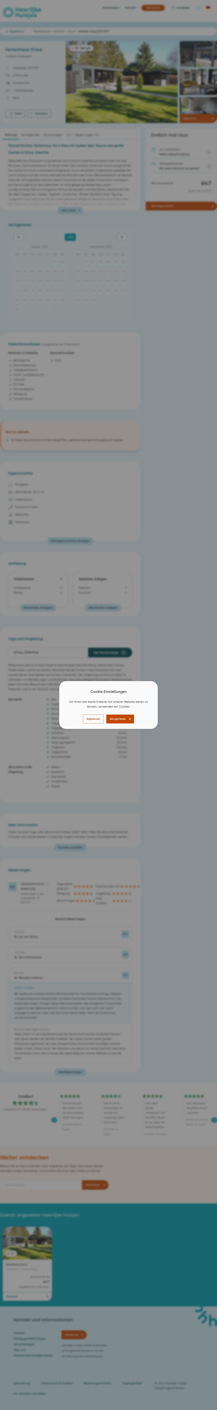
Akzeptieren (118, 719)
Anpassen (93, 719)
